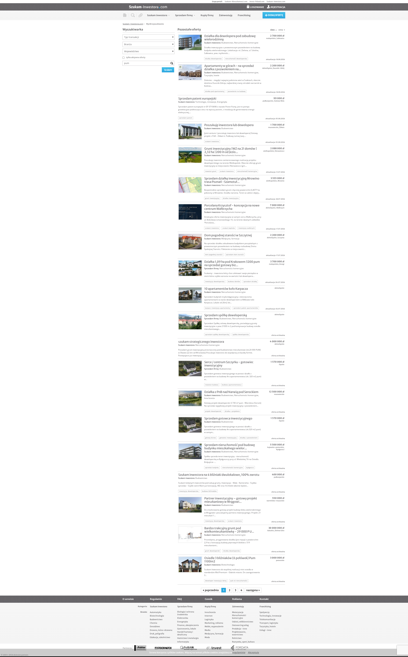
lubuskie (270, 531)
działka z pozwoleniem (248, 438)
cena (280, 30)
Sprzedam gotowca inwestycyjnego (228, 418)
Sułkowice (280, 38)
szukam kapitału (228, 228)
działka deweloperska (213, 58)
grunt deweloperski (212, 551)
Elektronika (182, 618)
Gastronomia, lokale (186, 628)
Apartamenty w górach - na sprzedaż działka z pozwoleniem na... (229, 67)
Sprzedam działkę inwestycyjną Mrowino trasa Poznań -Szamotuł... (231, 180)
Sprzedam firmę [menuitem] (184, 15)
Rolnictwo (236, 638)
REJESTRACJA (277, 7)
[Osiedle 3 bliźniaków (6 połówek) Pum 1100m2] (190, 564)
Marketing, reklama (214, 623)
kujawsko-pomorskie (275, 447)
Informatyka (183, 642)
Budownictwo (227, 42)
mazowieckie (273, 127)
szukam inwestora (212, 141)
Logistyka (209, 619)
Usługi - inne (265, 630)
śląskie (281, 364)
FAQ (179, 599)
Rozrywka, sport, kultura (243, 642)
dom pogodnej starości (213, 254)
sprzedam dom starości (235, 254)
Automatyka (155, 612)
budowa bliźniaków (209, 491)
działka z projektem (232, 411)
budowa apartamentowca (231, 385)
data (272, 30)
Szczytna (280, 238)
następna (252, 590)
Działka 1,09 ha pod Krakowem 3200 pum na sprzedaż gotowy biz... (232, 263)
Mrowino (281, 181)
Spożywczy (264, 612)
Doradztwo (155, 626)
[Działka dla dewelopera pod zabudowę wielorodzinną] (190, 42)
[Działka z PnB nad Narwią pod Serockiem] (190, 398)
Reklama (237, 599)
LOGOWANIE (257, 7)
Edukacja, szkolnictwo (160, 637)
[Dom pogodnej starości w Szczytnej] (190, 241)
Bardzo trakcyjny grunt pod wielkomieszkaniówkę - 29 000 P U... (229, 529)
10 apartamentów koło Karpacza (226, 289)
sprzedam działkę (250, 281)
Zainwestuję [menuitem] (225, 15)
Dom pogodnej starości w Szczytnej (228, 235)
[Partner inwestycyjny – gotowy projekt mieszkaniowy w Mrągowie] (190, 504)
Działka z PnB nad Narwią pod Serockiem (231, 392)
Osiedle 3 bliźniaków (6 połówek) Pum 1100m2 (229, 559)
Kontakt (264, 599)
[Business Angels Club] (188, 648)
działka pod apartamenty (214, 91)
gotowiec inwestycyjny (228, 438)
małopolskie (271, 38)
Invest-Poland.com (257, 1)
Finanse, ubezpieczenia (188, 625)
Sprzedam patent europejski (197, 98)
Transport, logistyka (268, 623)
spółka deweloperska (241, 334)
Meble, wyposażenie (214, 626)
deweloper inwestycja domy (215, 580)
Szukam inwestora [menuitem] (157, 15)
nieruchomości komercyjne (232, 467)
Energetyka (222, 102)
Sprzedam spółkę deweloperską (225, 315)
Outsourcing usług (240, 625)
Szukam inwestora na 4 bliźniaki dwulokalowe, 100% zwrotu (218, 475)
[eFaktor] (140, 648)
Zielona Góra (279, 531)
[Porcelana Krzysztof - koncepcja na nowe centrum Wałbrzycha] (190, 212)
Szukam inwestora (212, 42)
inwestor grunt (210, 171)
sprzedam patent (185, 118)
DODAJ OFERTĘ (275, 15)
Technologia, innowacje (205, 102)
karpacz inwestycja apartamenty (217, 308)
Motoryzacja (237, 612)
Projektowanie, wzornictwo (239, 633)
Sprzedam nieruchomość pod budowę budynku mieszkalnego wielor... (229, 446)
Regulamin (156, 599)
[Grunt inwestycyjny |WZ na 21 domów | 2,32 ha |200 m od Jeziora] (190, 155)
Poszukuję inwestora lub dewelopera (229, 125)
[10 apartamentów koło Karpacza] (190, 295)
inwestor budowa (211, 385)
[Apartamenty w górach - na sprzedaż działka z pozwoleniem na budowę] (190, 72)
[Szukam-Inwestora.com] (207, 6)
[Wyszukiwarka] (133, 15)
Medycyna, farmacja (230, 238)
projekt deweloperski (213, 411)
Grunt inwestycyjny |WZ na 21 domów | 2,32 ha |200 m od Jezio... (230, 150)
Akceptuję (253, 652)
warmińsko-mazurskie (275, 501)
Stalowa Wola (279, 101)
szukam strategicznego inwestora (201, 341)
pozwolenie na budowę (236, 91)
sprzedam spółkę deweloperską (217, 334)
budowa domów (234, 281)
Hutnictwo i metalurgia (188, 638)
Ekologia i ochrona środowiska (185, 613)
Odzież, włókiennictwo (242, 621)
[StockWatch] (163, 648)
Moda (207, 637)
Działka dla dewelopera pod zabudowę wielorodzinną (230, 37)
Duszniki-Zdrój (278, 68)
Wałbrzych (280, 208)
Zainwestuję (238, 606)
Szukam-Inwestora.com (276, 1)
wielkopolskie (268, 151)
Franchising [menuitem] (244, 15)
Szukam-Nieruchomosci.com (236, 1)
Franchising (265, 606)
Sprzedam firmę (211, 268)
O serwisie (128, 599)
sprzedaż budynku (212, 467)
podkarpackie (268, 101)
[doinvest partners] (214, 648)
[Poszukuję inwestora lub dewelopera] (190, 131)
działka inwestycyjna (231, 198)
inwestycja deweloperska (214, 281)
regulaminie (238, 652)
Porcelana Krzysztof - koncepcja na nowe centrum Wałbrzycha (231, 207)
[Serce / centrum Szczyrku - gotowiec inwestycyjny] (190, 368)
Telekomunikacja (267, 619)
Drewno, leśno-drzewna (161, 630)
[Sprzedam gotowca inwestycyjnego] (190, 425)
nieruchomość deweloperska (236, 58)
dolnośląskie (267, 68)
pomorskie (280, 560)
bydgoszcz (250, 467)
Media (207, 630)
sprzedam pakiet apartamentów (245, 308)
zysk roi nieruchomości (238, 580)
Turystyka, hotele (211, 75)
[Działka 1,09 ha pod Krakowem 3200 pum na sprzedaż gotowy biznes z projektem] (190, 268)
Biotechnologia (228, 564)
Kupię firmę (210, 606)
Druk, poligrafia (157, 633)
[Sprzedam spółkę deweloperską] (190, 321)
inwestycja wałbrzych (246, 228)
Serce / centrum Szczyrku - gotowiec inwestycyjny (228, 363)
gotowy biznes (210, 438)
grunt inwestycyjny (212, 198)
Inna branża (209, 398)
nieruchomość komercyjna (247, 171)
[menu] (198, 15)
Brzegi (281, 264)
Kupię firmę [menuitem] (207, 15)
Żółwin (281, 127)
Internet (208, 616)
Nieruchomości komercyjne (246, 42)
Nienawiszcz (279, 151)
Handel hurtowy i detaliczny (185, 633)
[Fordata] (239, 648)
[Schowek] (140, 15)
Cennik (208, 599)
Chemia (153, 623)
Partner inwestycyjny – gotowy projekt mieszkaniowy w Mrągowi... (230, 500)
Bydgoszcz (280, 449)
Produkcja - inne (239, 628)
